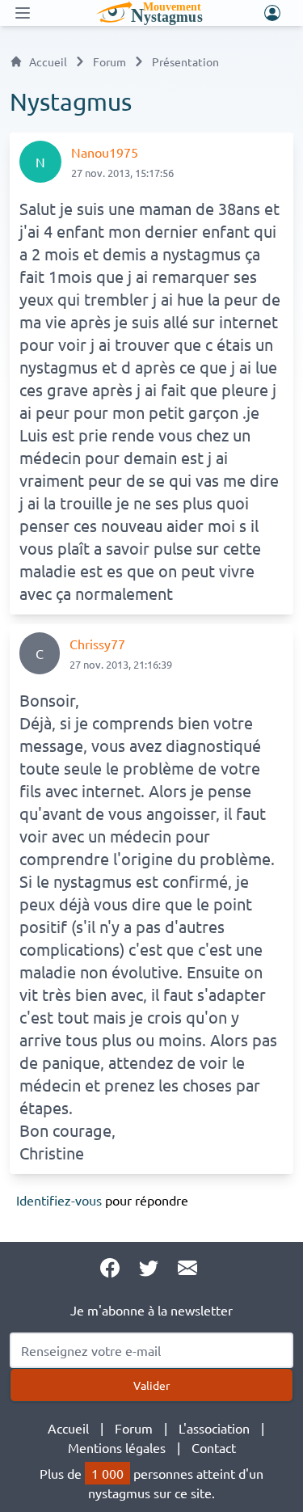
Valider (151, 1385)
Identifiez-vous (59, 1200)
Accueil (48, 61)
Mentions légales (117, 1447)
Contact (213, 1447)
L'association (214, 1428)
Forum (109, 61)
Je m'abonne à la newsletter (151, 1310)
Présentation (185, 61)
